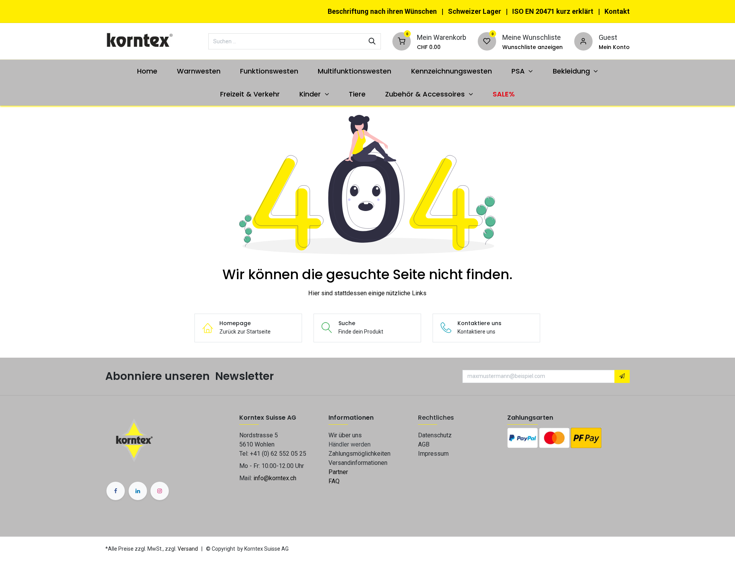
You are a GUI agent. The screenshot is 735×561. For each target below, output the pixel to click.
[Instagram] (159, 491)
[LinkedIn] (138, 491)
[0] (401, 40)
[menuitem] (147, 71)
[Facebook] (115, 491)
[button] (622, 376)
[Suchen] (372, 41)
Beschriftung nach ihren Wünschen (382, 11)
